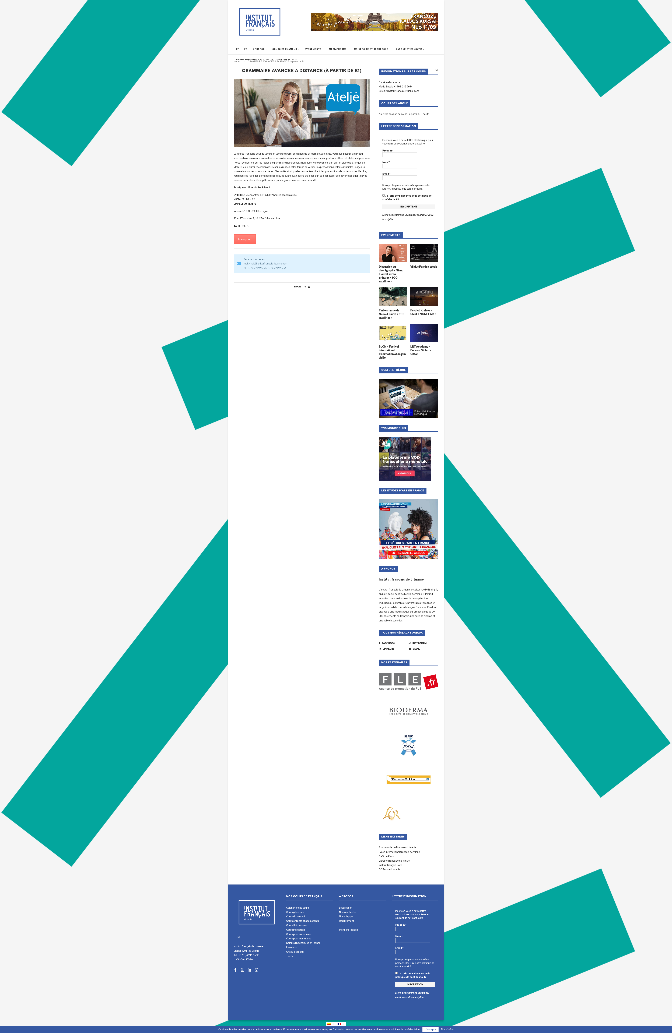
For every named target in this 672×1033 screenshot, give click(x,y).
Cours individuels (295, 929)
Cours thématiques (296, 925)
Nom (386, 162)
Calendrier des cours (297, 907)
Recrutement (346, 920)
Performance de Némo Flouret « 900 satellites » (391, 314)
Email (386, 173)
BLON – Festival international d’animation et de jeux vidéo (392, 352)
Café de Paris (386, 856)
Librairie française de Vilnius (394, 860)
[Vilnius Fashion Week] (424, 253)
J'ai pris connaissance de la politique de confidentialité (407, 197)
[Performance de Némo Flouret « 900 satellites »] (393, 296)
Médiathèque (337, 49)
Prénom (388, 150)
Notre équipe (346, 916)
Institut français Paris (390, 865)
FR (235, 936)
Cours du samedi (295, 916)
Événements (313, 49)
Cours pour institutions (298, 938)
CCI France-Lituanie (389, 869)
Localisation (345, 907)
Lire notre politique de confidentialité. (402, 188)
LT (239, 936)
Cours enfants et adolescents (302, 920)
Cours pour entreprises (299, 934)
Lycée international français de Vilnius (399, 852)
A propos (259, 49)
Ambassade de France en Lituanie (397, 847)
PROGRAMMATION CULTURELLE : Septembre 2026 (266, 59)
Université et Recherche (371, 49)
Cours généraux (295, 912)
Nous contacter (347, 912)
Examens (291, 947)
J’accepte (430, 1029)
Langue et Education (410, 49)
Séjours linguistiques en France (303, 943)
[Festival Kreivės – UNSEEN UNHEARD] (424, 296)
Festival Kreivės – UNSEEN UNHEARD (423, 312)
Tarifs (289, 956)
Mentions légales (348, 929)
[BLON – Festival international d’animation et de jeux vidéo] (393, 333)
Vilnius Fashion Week (423, 267)
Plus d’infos (447, 1029)
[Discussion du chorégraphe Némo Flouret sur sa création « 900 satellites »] (393, 253)
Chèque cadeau (295, 951)
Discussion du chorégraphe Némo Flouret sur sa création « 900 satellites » (391, 274)
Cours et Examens (284, 49)
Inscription (244, 239)
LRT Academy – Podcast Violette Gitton (420, 351)
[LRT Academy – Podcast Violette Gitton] (424, 333)
